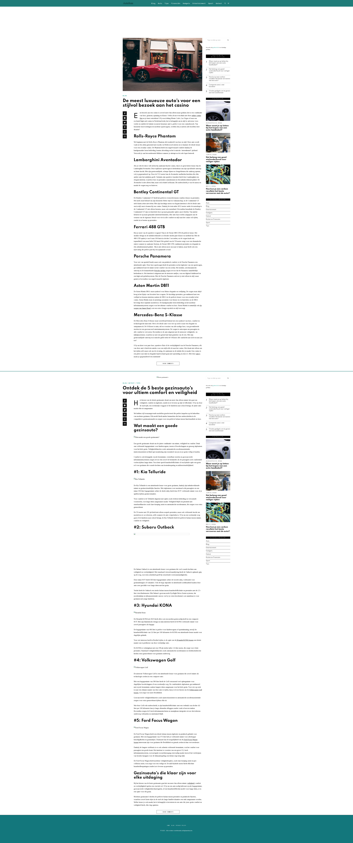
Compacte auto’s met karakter (216, 85)
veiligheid (190, 783)
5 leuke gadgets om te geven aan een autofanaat (219, 91)
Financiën (175, 3)
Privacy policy (181, 825)
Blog (153, 3)
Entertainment (199, 3)
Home (168, 825)
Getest (219, 3)
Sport (210, 3)
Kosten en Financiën (213, 219)
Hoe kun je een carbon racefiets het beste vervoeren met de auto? (219, 78)
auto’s (198, 354)
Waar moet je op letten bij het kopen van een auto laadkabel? (218, 63)
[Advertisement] (176, 20)
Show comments (168, 363)
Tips (167, 3)
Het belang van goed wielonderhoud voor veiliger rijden (219, 70)
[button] (228, 40)
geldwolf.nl (216, 47)
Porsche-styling (160, 271)
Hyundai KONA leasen (184, 640)
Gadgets (186, 3)
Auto (160, 3)
